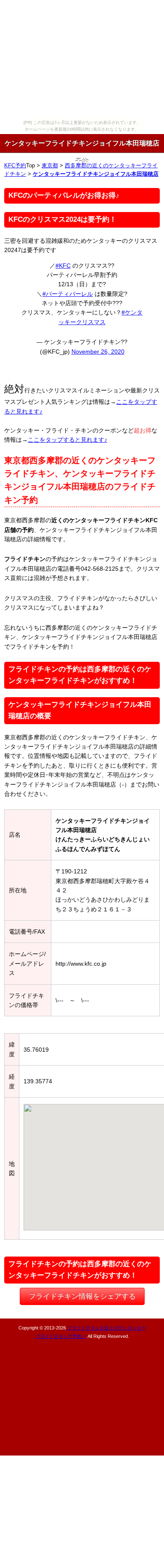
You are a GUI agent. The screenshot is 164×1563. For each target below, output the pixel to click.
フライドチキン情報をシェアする (82, 1296)
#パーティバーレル (67, 293)
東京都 (50, 166)
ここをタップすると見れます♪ (67, 439)
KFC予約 (15, 166)
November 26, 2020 (97, 351)
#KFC (63, 265)
